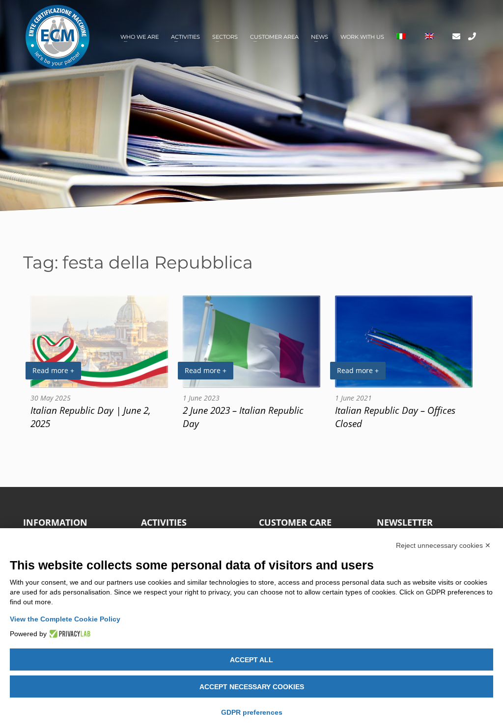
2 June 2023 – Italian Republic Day (243, 417)
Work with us (362, 36)
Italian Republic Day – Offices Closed (395, 417)
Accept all (251, 660)
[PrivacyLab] (68, 634)
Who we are (139, 36)
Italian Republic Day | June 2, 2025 (90, 417)
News (319, 36)
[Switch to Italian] (400, 37)
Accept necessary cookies (251, 687)
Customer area (274, 36)
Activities (185, 36)
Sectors (225, 36)
